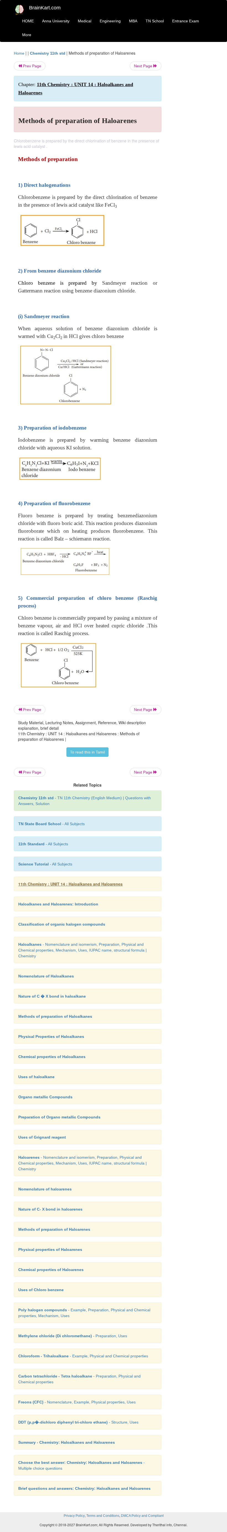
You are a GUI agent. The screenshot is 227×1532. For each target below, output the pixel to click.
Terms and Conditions (102, 1516)
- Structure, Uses (78, 1422)
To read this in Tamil (87, 752)
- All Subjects (51, 824)
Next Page (143, 66)
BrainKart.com (45, 7)
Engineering (110, 21)
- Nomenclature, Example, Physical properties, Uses (77, 1402)
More (26, 35)
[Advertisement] (191, 133)
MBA (133, 21)
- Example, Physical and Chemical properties (83, 1356)
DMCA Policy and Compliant (142, 1516)
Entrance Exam (185, 21)
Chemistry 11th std (47, 53)
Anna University (55, 21)
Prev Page (31, 66)
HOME (28, 21)
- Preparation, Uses (72, 1336)
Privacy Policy (74, 1516)
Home (19, 53)
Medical (84, 21)
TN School (155, 21)
